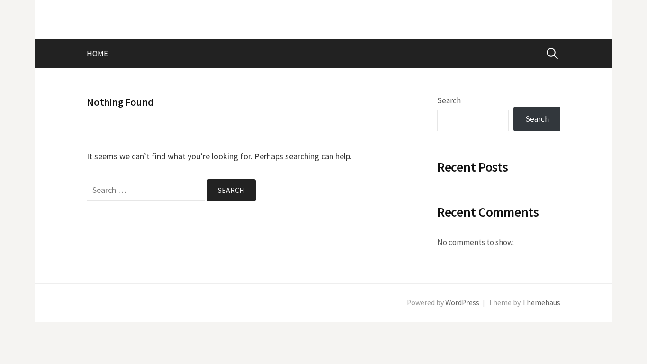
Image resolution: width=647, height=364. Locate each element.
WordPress (462, 302)
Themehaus (541, 302)
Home (97, 53)
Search (449, 100)
